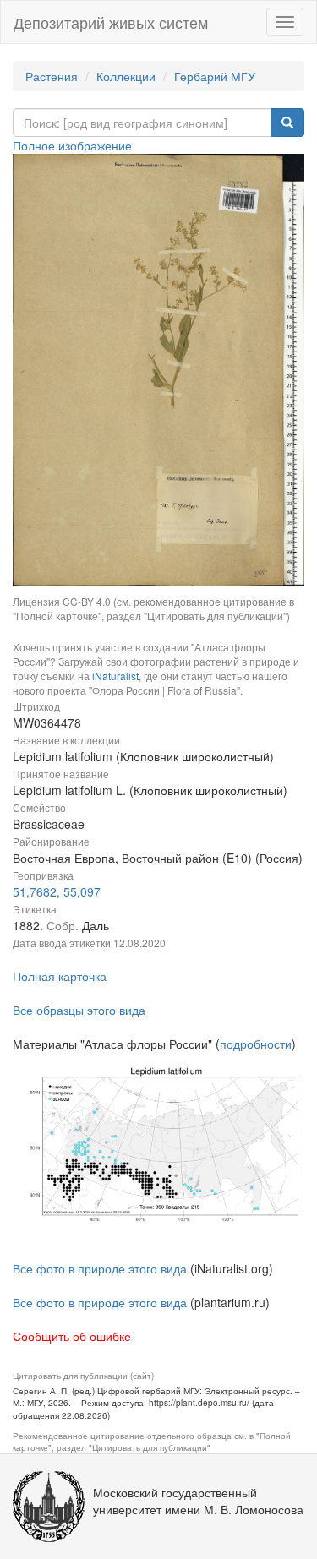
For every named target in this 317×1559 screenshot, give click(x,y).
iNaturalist (115, 675)
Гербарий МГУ (214, 76)
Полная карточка (60, 976)
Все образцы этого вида (79, 1009)
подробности (256, 1043)
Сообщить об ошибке (72, 1335)
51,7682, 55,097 (57, 891)
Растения (51, 76)
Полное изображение (72, 145)
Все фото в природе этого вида (100, 1268)
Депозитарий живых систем (111, 22)
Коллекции (126, 76)
